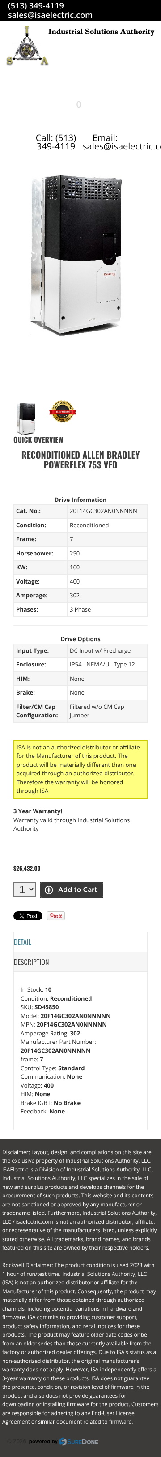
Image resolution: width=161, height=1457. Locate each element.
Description (31, 961)
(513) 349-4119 (36, 5)
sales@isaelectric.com (50, 15)
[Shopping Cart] (70, 104)
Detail (22, 941)
